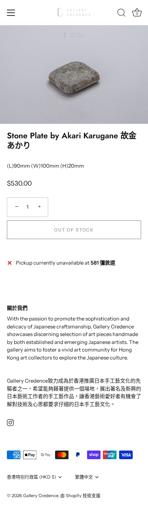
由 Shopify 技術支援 (80, 495)
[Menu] (11, 12)
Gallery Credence (40, 495)
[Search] (121, 13)
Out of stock (74, 230)
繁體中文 (84, 477)
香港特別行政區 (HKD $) (31, 477)
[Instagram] (10, 422)
